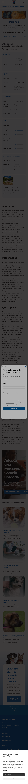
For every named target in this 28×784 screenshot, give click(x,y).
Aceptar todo (7, 774)
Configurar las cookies (9, 779)
